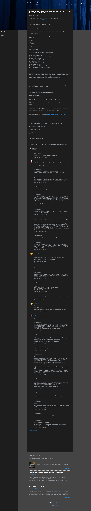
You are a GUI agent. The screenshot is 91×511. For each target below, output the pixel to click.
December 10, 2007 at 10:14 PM (40, 417)
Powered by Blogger (55, 502)
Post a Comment (33, 430)
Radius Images (57, 505)
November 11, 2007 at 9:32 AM (40, 190)
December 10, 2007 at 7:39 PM (40, 409)
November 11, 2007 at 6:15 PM (40, 206)
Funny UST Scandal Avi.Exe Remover (38, 486)
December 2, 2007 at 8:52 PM (40, 318)
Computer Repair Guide (37, 3)
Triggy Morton (37, 161)
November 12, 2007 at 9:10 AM (40, 231)
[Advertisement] (78, 27)
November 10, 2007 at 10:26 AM (40, 165)
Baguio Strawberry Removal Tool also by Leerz (56, 114)
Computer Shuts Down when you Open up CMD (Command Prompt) (46, 472)
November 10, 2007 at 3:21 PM (40, 174)
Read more (67, 468)
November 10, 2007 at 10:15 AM (40, 157)
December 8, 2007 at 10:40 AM (40, 374)
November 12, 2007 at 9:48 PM (40, 269)
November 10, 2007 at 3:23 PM (40, 182)
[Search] (81, 3)
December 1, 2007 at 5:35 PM (40, 311)
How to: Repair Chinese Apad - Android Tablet (41, 458)
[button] (69, 12)
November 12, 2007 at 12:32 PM (40, 238)
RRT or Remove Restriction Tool (62, 122)
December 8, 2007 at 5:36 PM (40, 388)
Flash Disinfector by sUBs (34, 122)
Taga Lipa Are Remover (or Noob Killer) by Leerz (39, 113)
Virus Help (34, 148)
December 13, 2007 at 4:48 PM (40, 427)
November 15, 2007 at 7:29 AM (40, 278)
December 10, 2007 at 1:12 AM (40, 398)
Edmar (35, 303)
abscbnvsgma (37, 253)
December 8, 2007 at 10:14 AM (40, 350)
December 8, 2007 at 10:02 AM (40, 343)
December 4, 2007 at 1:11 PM (40, 330)
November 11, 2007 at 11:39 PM (40, 214)
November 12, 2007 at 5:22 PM (40, 249)
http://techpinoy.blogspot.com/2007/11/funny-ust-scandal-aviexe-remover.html (45, 19)
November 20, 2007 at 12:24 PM (40, 291)
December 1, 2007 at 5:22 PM (40, 299)
